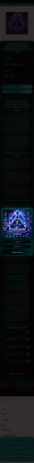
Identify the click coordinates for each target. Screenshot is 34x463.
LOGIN (17, 242)
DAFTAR (17, 246)
